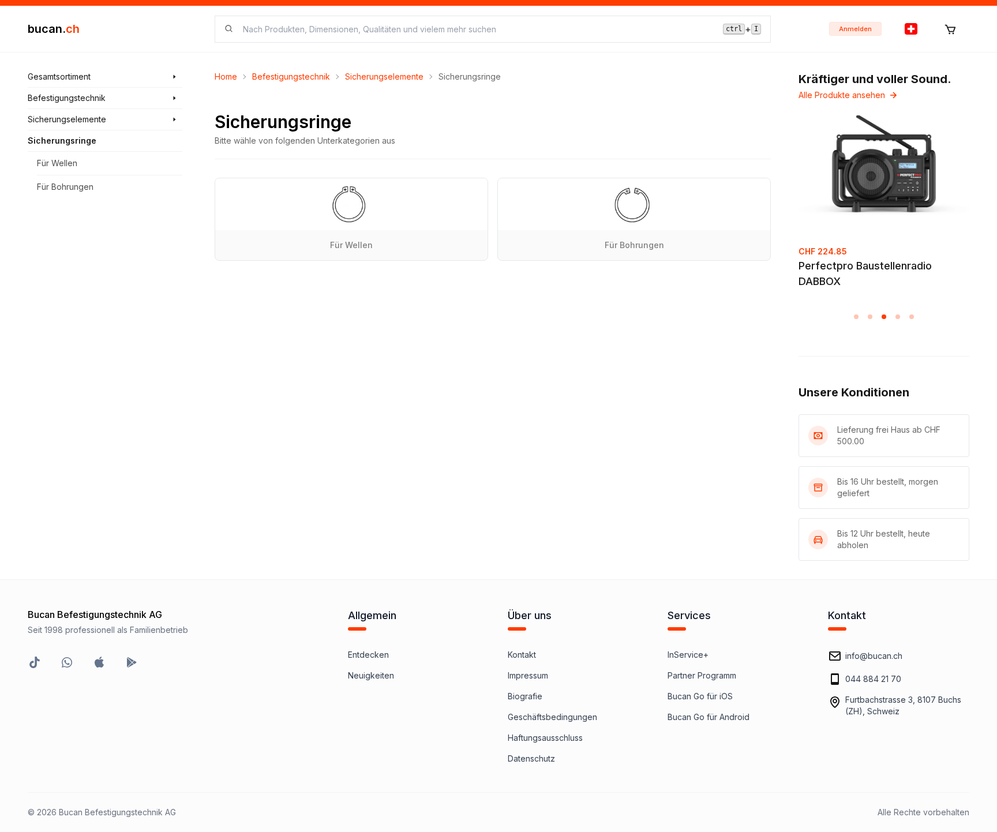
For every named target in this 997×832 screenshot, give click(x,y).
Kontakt (522, 654)
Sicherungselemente (384, 76)
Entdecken (368, 654)
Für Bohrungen (65, 187)
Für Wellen (57, 163)
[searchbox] (476, 29)
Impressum (528, 675)
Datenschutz (531, 758)
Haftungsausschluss (545, 738)
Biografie (525, 696)
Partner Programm (702, 675)
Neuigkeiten (371, 675)
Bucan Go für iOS (700, 696)
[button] (856, 316)
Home (226, 76)
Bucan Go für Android (708, 717)
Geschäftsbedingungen (552, 717)
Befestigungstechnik (291, 76)
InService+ (688, 654)
